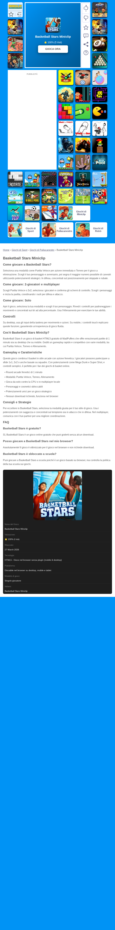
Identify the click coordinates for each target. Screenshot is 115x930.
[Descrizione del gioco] (86, 52)
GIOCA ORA (53, 48)
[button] (11, 14)
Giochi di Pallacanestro (42, 250)
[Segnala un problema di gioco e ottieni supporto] (86, 36)
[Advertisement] (32, 121)
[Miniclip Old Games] (15, 9)
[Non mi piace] (85, 18)
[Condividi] (86, 44)
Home (6, 250)
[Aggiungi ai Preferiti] (86, 27)
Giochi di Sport (19, 250)
